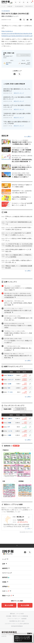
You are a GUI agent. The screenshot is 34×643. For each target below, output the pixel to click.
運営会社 (12, 613)
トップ (3, 6)
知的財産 (23, 618)
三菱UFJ (10, 418)
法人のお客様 (25, 605)
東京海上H (10, 375)
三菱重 (9, 435)
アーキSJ (10, 392)
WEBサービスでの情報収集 (20, 616)
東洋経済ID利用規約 (17, 626)
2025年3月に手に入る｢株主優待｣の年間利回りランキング (17, 98)
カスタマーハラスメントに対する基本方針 (17, 623)
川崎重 (9, 422)
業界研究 (5, 577)
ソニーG (10, 431)
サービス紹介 (20, 613)
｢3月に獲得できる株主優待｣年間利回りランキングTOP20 (16, 122)
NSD (9, 388)
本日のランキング (19, 93)
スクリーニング (7, 573)
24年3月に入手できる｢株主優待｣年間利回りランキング (16, 106)
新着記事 (10, 6)
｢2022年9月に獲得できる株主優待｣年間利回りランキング (17, 114)
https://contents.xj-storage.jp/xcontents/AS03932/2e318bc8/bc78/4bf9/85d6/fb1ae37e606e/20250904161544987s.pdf (17, 33)
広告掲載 (8, 616)
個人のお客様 (9, 605)
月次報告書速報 (19, 6)
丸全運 (9, 384)
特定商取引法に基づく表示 (17, 621)
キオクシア (11, 379)
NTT (9, 427)
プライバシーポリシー (13, 618)
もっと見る (27, 136)
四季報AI (5, 586)
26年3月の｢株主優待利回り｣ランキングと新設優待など (16, 90)
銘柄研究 (5, 568)
